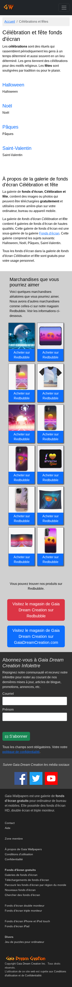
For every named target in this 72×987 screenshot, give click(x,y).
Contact (10, 823)
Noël (7, 106)
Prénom (8, 709)
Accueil (9, 21)
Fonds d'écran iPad (17, 926)
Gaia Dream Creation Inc (31, 963)
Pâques (10, 127)
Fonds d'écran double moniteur (24, 905)
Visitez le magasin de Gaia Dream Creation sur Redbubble (36, 610)
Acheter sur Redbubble (22, 355)
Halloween (13, 84)
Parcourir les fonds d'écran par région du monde (35, 885)
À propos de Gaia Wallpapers (23, 849)
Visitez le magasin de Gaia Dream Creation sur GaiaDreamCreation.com (36, 636)
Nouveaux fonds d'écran (20, 890)
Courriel (8, 693)
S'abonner (17, 736)
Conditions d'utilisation (19, 854)
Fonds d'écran (49, 233)
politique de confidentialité (21, 752)
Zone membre (14, 838)
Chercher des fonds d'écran (22, 895)
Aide (7, 828)
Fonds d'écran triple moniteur (23, 910)
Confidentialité (14, 859)
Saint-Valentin (16, 148)
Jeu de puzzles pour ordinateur (24, 941)
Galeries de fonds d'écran (21, 874)
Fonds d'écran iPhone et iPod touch (27, 921)
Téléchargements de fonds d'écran (27, 880)
